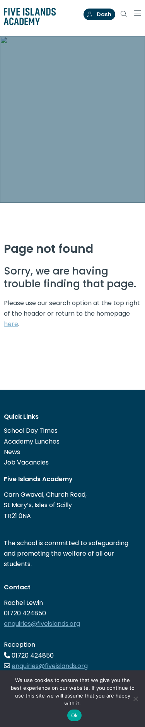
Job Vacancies (26, 462)
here (11, 323)
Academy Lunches (32, 441)
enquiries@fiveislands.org (42, 623)
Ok (74, 715)
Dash (103, 14)
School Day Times (31, 430)
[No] (135, 699)
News (12, 451)
